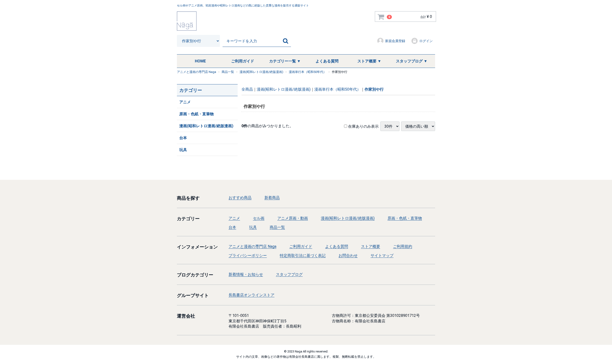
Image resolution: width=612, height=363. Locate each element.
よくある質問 (327, 61)
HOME (200, 61)
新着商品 (272, 197)
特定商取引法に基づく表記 (303, 255)
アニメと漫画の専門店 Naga (252, 246)
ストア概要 (370, 246)
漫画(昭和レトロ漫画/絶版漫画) (206, 126)
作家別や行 (374, 89)
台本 (183, 138)
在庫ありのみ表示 (363, 126)
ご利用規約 (402, 246)
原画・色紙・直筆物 (196, 114)
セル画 (258, 218)
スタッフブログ (289, 274)
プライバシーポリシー (248, 255)
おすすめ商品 (240, 197)
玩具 (183, 150)
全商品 (247, 89)
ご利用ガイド (242, 61)
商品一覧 (277, 227)
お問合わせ (348, 255)
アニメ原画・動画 (292, 218)
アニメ (185, 102)
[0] (381, 16)
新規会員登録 (395, 41)
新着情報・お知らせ (246, 274)
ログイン (426, 41)
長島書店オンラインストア (251, 295)
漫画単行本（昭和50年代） (337, 89)
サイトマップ (382, 255)
